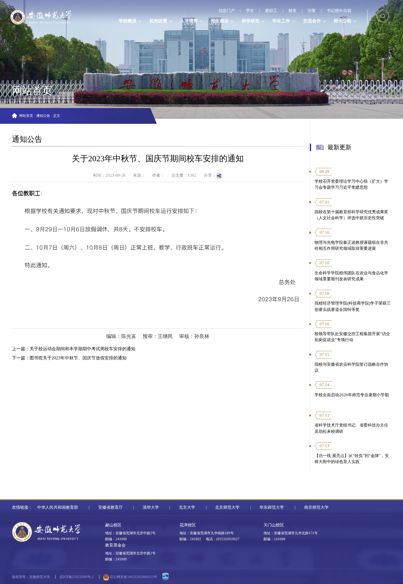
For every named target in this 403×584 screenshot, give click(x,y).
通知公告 (43, 115)
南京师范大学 (316, 507)
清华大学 (151, 507)
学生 (250, 11)
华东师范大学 (271, 507)
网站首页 (26, 115)
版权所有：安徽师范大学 (31, 577)
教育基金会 (115, 545)
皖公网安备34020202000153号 (133, 577)
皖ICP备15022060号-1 (77, 577)
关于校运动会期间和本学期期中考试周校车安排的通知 (82, 348)
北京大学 (187, 507)
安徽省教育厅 (110, 507)
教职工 (271, 11)
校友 (292, 11)
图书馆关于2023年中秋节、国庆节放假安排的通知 (78, 357)
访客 (312, 11)
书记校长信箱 (339, 11)
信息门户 (227, 11)
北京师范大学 (227, 507)
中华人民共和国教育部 (57, 507)
